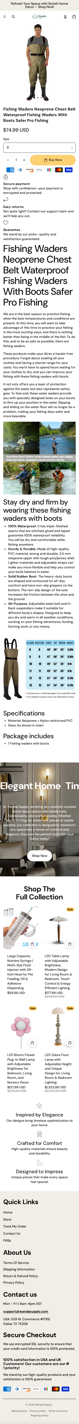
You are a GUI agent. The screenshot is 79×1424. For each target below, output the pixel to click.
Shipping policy (39, 1415)
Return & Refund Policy (20, 1276)
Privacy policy (38, 1411)
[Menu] (4, 16)
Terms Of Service (16, 1263)
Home (7, 1212)
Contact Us (11, 1233)
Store (7, 1219)
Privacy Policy (13, 1282)
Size (6, 139)
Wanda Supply (43, 1404)
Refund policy (19, 1411)
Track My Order (14, 1226)
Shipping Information (19, 1269)
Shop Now (39, 856)
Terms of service (57, 1411)
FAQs (7, 1240)
